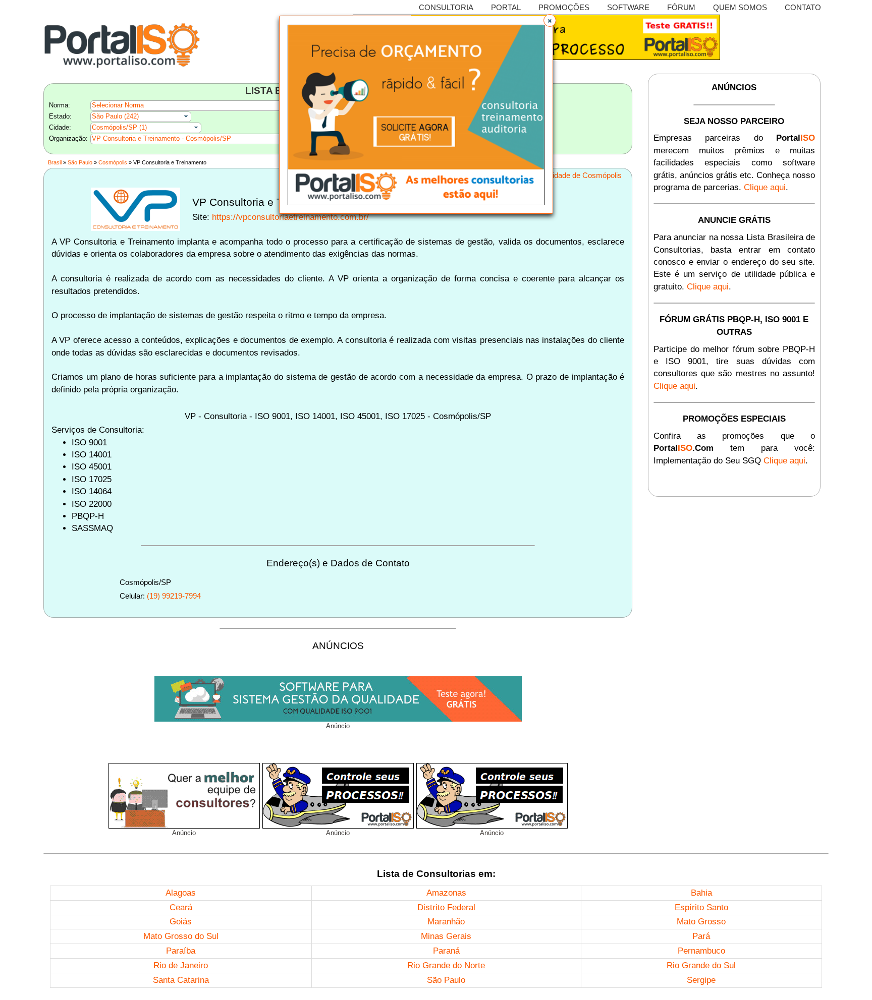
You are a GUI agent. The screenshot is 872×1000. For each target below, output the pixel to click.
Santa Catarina (181, 980)
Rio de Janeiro (180, 965)
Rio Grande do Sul (701, 965)
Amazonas (446, 893)
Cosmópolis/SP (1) (119, 127)
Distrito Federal (446, 907)
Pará (701, 936)
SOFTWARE (628, 7)
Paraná (446, 951)
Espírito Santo (701, 907)
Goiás (181, 921)
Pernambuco (701, 951)
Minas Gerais (446, 936)
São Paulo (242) (115, 116)
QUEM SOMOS (740, 7)
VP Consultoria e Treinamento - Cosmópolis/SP (161, 138)
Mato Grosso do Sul (181, 936)
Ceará (181, 907)
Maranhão (446, 921)
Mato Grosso (701, 921)
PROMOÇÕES (563, 7)
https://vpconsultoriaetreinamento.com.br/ (290, 217)
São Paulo (80, 162)
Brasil (55, 162)
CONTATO (803, 7)
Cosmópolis (112, 162)
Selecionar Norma (118, 105)
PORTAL (506, 7)
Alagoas (181, 893)
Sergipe (701, 980)
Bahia (701, 893)
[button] (549, 20)
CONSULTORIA (446, 7)
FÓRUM (681, 7)
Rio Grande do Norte (446, 965)
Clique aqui (765, 187)
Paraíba (180, 951)
